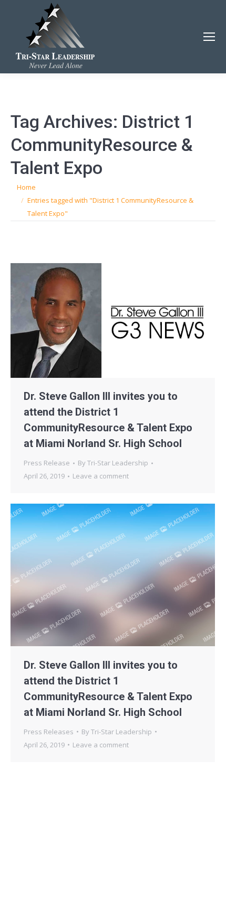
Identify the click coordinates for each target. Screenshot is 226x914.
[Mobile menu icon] (209, 36)
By (113, 462)
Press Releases (49, 731)
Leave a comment (101, 476)
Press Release (47, 462)
